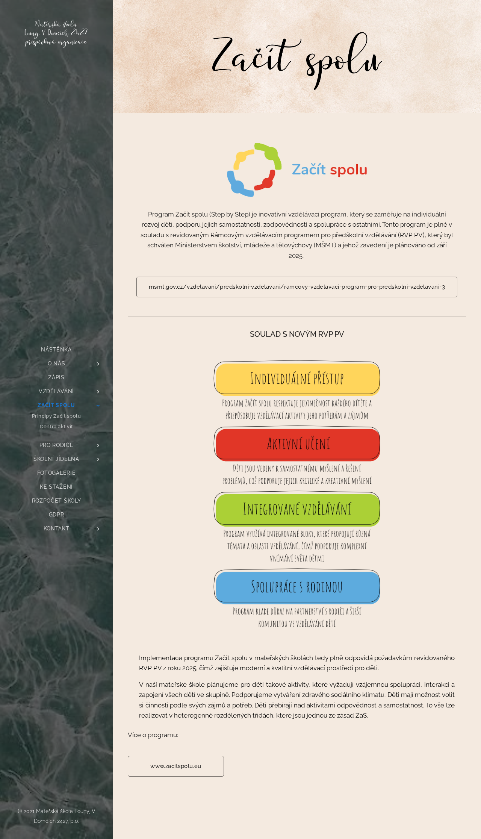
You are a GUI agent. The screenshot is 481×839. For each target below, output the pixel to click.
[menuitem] (56, 349)
